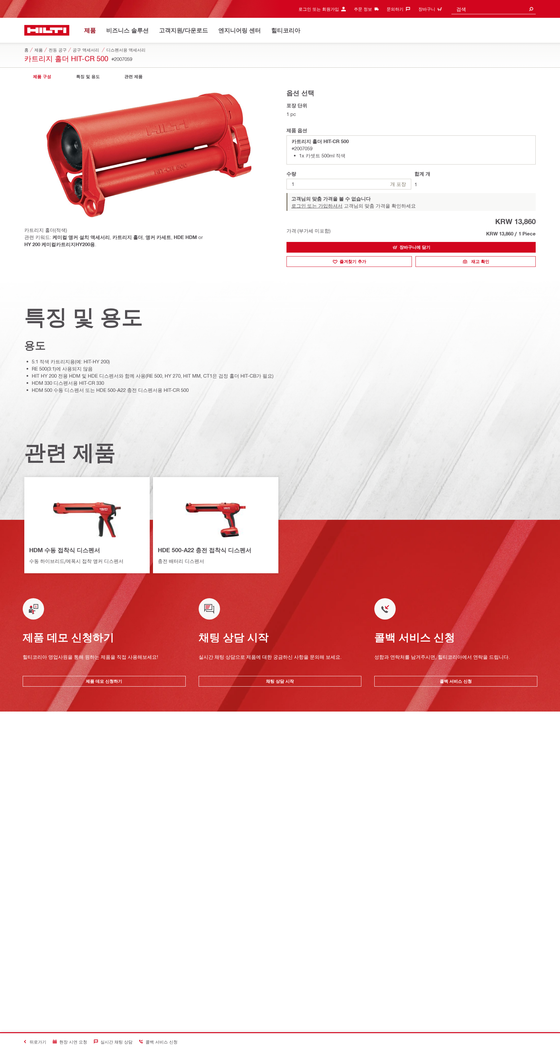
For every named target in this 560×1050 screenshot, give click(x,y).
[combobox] (493, 9)
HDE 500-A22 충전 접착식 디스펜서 (204, 550)
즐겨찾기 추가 (353, 261)
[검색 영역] (531, 9)
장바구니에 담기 (415, 247)
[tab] (42, 77)
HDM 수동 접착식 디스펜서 (64, 550)
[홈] (46, 30)
